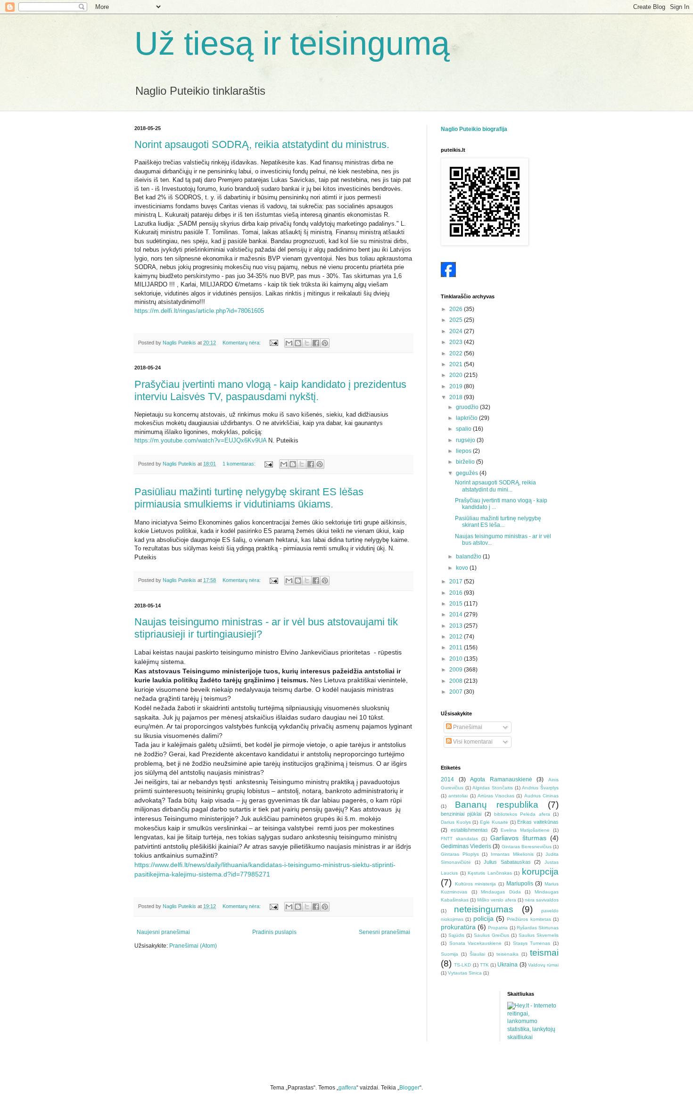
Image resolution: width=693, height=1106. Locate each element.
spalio (464, 429)
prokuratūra (458, 927)
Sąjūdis (456, 935)
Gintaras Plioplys (460, 854)
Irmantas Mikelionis (512, 854)
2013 (456, 626)
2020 (456, 375)
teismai (544, 953)
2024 (456, 331)
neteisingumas (483, 909)
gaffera (347, 1087)
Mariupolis (519, 883)
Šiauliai (477, 954)
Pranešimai (467, 727)
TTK (484, 964)
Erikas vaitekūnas (538, 822)
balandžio (469, 556)
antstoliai (458, 795)
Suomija (449, 954)
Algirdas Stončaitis (492, 787)
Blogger (409, 1087)
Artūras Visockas (496, 795)
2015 (456, 603)
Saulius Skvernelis (539, 935)
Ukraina (507, 964)
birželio (466, 462)
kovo (463, 568)
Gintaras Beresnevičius (527, 846)
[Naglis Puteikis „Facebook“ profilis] (448, 275)
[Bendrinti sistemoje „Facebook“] (316, 343)
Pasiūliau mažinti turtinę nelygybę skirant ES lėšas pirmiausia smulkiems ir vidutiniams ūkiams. (248, 498)
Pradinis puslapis (274, 932)
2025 (456, 320)
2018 (456, 397)
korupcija (540, 872)
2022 (456, 353)
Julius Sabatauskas (507, 862)
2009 (456, 669)
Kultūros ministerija (475, 883)
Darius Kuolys (456, 822)
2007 (456, 691)
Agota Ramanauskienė (501, 779)
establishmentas (469, 830)
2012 (456, 636)
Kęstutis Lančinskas (490, 873)
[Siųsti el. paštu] (289, 343)
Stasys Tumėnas (532, 943)
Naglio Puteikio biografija (474, 129)
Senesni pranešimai (384, 932)
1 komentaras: (240, 464)
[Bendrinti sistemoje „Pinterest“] (325, 343)
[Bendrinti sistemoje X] (307, 343)
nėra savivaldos (542, 899)
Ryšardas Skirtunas (538, 927)
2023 (456, 342)
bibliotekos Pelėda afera (522, 814)
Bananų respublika (496, 805)
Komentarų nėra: (242, 342)
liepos (464, 451)
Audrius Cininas (541, 795)
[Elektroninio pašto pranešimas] (273, 342)
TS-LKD (462, 964)
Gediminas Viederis (466, 846)
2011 (456, 647)
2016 (456, 593)
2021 (456, 364)
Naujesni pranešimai (163, 932)
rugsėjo (466, 440)
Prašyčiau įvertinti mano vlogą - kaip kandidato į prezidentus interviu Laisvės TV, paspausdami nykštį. (270, 390)
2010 (456, 658)
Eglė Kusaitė (494, 822)
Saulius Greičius (491, 935)
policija (483, 918)
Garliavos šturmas (518, 838)
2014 (456, 614)
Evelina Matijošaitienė (525, 830)
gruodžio (468, 407)
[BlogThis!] (298, 343)
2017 (456, 581)
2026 (456, 309)
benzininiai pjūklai (461, 814)
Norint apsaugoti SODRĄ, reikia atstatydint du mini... (495, 485)
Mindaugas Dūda (501, 891)
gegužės (467, 473)
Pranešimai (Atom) (193, 945)
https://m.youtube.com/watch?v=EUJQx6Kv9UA (200, 440)
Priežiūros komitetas (529, 919)
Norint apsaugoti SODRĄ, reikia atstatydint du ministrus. (261, 144)
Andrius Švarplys (540, 787)
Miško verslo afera (496, 899)
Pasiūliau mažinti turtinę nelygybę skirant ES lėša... (498, 521)
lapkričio (467, 418)
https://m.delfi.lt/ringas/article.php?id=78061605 (199, 310)
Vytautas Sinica (465, 972)
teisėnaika (507, 954)
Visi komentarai (472, 741)
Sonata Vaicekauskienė (475, 943)
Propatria (498, 927)
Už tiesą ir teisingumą (292, 43)
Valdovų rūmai (543, 964)
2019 (456, 386)
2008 (456, 681)
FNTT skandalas (459, 838)
